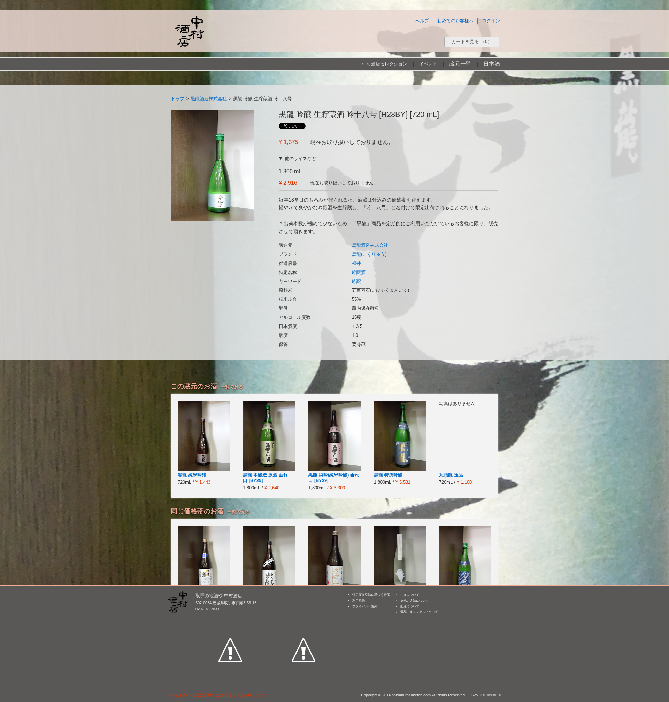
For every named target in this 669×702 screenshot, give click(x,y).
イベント (428, 63)
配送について (409, 606)
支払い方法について (414, 600)
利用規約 (358, 600)
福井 (356, 263)
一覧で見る (232, 386)
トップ (177, 98)
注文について (409, 595)
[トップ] (189, 31)
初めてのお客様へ (455, 20)
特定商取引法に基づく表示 (371, 595)
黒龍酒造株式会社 (209, 98)
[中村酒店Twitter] (303, 618)
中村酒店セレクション (384, 63)
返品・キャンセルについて (419, 612)
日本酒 (491, 64)
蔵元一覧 (460, 64)
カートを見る (472, 41)
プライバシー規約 (364, 606)
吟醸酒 (359, 272)
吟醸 (356, 281)
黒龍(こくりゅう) (369, 254)
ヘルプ (422, 20)
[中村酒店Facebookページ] (230, 618)
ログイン (491, 20)
